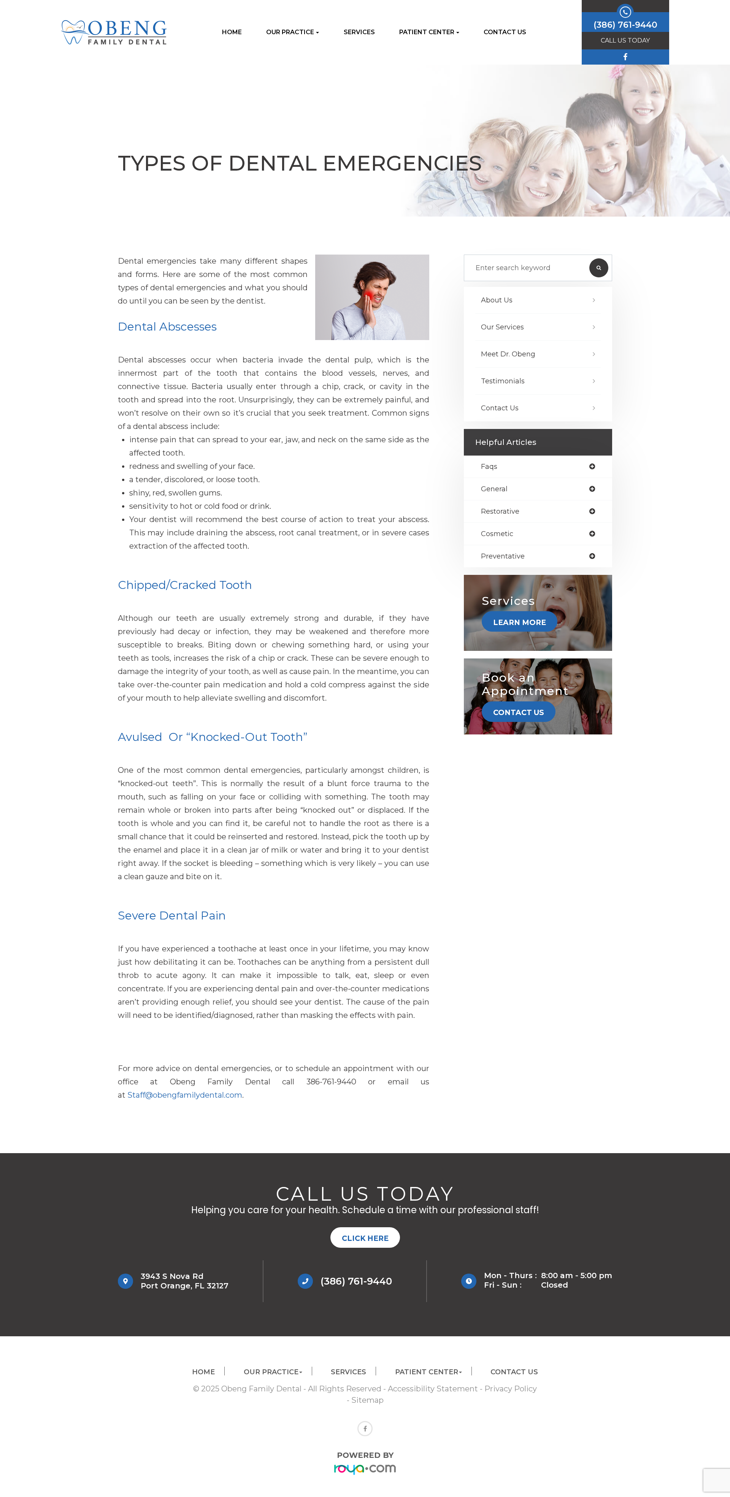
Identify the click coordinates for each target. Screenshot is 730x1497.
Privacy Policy (510, 1388)
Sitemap (367, 1400)
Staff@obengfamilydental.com (184, 1095)
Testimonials (503, 381)
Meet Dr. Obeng (508, 354)
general (494, 489)
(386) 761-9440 (356, 1281)
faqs (489, 466)
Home (232, 32)
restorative (500, 511)
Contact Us (505, 32)
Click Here (365, 1238)
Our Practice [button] (290, 32)
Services (359, 32)
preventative (503, 556)
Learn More (519, 622)
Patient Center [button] (426, 32)
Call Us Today (625, 41)
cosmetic (497, 533)
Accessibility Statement (433, 1388)
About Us (497, 300)
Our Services (502, 327)
